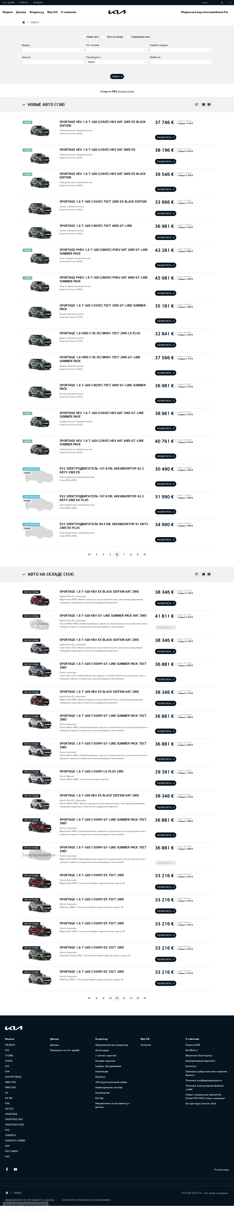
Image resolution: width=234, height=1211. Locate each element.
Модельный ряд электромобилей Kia (204, 12)
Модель (26, 45)
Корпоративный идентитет (200, 1060)
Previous (89, 554)
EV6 (7, 1103)
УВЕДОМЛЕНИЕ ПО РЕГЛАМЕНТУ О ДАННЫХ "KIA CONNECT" (31, 1199)
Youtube (15, 1169)
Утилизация (101, 1071)
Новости (23, 2)
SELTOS (9, 1108)
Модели (8, 12)
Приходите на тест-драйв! (64, 1050)
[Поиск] (222, 2)
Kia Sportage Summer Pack (201, 1103)
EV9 (7, 1145)
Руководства (102, 1092)
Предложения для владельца (111, 1044)
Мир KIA (52, 12)
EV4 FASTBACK (13, 1076)
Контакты (191, 1066)
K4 (6, 1092)
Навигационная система (108, 1087)
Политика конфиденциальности (204, 1080)
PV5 (7, 1156)
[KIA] (117, 12)
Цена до (26, 57)
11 (117, 998)
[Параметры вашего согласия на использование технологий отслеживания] (25, 1205)
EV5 (7, 1129)
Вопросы (100, 1076)
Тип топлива (92, 45)
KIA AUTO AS (23, 22)
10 (110, 998)
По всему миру (221, 1169)
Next (144, 554)
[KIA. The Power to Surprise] (13, 1028)
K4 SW (8, 1097)
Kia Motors (192, 1050)
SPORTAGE (11, 1113)
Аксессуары (102, 1050)
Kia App (99, 1097)
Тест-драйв (8, 2)
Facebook (7, 1169)
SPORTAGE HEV (14, 1119)
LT (230, 2)
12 (123, 998)
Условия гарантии (105, 1060)
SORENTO (10, 1135)
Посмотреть (164, 137)
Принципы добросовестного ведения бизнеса (206, 1073)
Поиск (116, 76)
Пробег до (155, 57)
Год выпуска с (93, 57)
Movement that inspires (199, 1055)
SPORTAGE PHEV (14, 1124)
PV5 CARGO (11, 1151)
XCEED (8, 1060)
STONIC (9, 1055)
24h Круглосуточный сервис (111, 1082)
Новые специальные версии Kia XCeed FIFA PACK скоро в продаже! (205, 1096)
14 (137, 998)
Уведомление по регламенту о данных (112, 1105)
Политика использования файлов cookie (204, 1087)
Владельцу (37, 12)
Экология (145, 1044)
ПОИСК (34, 22)
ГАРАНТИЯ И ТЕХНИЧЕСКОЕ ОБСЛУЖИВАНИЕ (87, 1199)
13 (130, 998)
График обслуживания (108, 1066)
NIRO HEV (10, 1082)
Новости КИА (193, 1044)
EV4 (7, 1071)
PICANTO (10, 1044)
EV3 (7, 1066)
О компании (68, 12)
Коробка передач (159, 45)
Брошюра (38, 2)
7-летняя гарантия (105, 1055)
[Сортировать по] (197, 104)
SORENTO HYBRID (15, 1140)
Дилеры (21, 12)
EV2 (7, 1050)
